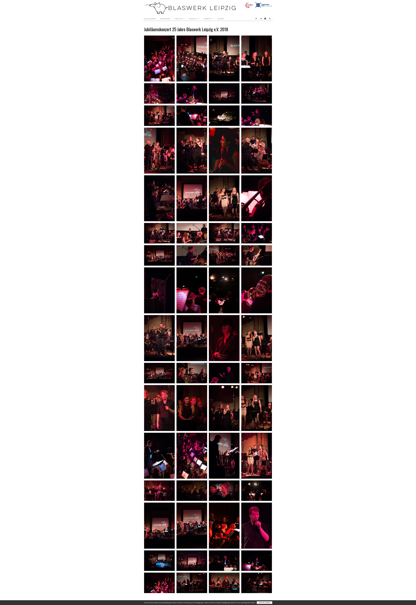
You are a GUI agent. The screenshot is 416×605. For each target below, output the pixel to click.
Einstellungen (264, 602)
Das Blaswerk (150, 19)
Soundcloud (260, 18)
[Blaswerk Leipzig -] (190, 13)
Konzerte (193, 19)
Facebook (256, 18)
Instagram (265, 18)
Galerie (221, 19)
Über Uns (178, 19)
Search (269, 18)
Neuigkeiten (165, 19)
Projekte (207, 19)
